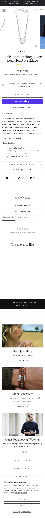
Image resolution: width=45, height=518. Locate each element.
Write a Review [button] (23, 205)
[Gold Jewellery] (22, 335)
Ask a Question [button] (24, 211)
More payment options (22, 107)
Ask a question (22, 170)
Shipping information (22, 164)
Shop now (22, 407)
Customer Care (22, 469)
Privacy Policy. (20, 492)
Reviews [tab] (6, 217)
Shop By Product (22, 461)
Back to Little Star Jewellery (24, 304)
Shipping (19, 74)
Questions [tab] (22, 217)
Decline (22, 505)
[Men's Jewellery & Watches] (22, 424)
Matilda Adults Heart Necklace (27, 133)
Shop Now (22, 361)
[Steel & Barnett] (22, 378)
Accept (22, 499)
